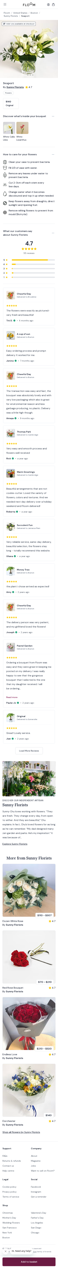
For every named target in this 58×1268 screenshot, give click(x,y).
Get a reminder (38, 1196)
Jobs (33, 1165)
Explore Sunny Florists (14, 844)
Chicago (35, 1232)
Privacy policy (9, 1191)
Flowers (8, 93)
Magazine (36, 1160)
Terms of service (10, 1196)
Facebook (36, 1186)
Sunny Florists (11, 16)
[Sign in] (48, 4)
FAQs (4, 1155)
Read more (11, 697)
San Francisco (9, 1227)
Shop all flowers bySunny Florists (21, 1132)
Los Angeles (37, 1222)
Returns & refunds (11, 1160)
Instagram (36, 1191)
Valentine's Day (38, 1212)
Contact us (8, 1165)
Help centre (8, 1170)
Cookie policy (9, 1186)
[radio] (11, 103)
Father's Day (37, 1217)
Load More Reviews (29, 750)
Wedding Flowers (11, 1222)
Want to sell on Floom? (43, 1170)
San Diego (36, 1227)
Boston (6, 1237)
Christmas (7, 1212)
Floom (7, 12)
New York (7, 1232)
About (34, 1155)
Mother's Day (9, 1217)
